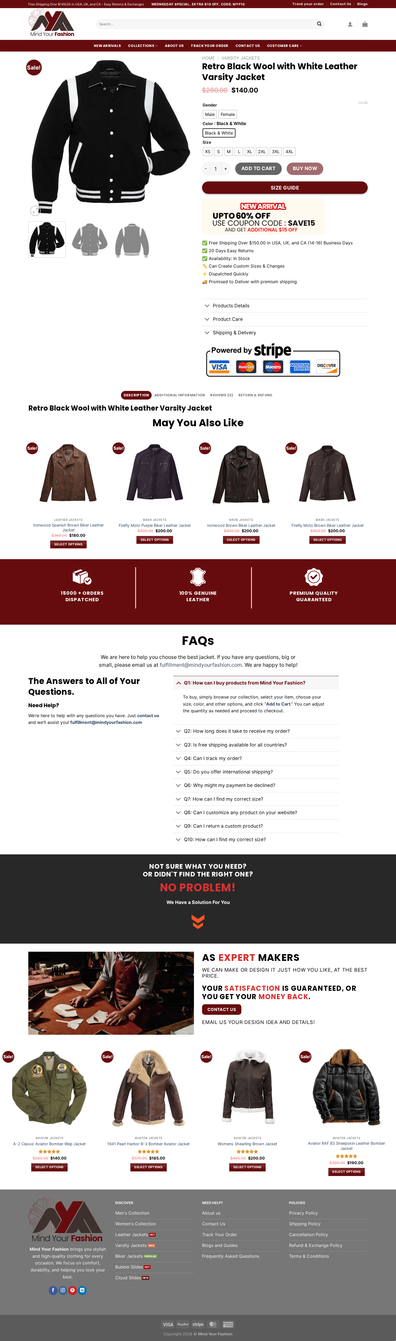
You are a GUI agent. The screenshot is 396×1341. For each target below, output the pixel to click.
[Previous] (38, 134)
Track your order (308, 4)
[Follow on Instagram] (62, 1290)
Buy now (305, 168)
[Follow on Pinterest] (72, 1290)
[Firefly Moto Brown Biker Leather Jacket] (327, 474)
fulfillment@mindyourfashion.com (201, 665)
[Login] (350, 24)
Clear (363, 103)
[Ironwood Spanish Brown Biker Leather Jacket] (68, 474)
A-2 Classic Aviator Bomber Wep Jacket (49, 1143)
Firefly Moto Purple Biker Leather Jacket (155, 525)
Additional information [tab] (179, 395)
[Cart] (365, 24)
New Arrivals (107, 45)
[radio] (210, 114)
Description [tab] (136, 395)
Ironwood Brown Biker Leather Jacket (241, 525)
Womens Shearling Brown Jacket (247, 1143)
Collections (141, 45)
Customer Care (282, 45)
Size (207, 142)
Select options (68, 544)
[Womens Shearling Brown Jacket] (247, 1088)
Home (208, 58)
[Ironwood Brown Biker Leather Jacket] (241, 474)
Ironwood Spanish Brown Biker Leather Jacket (68, 527)
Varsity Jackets (240, 58)
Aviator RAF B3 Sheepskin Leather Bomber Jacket (346, 1146)
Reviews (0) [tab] (221, 395)
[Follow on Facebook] (53, 1290)
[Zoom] (35, 211)
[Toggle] (207, 306)
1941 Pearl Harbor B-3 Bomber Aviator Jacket (148, 1143)
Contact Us (340, 4)
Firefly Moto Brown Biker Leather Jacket (327, 525)
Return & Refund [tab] (255, 395)
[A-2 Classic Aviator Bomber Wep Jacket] (49, 1088)
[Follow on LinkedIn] (82, 1290)
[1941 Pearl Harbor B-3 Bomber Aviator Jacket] (148, 1088)
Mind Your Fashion (215, 1334)
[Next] (184, 134)
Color (208, 124)
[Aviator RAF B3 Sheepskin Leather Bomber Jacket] (346, 1088)
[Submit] (319, 24)
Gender (210, 105)
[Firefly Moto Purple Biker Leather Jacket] (154, 474)
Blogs (362, 4)
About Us (174, 45)
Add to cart (258, 168)
